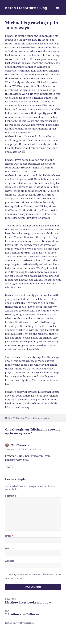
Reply (10, 467)
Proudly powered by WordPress (19, 623)
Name (9, 536)
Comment (10, 496)
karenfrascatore (42, 418)
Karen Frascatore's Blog (26, 7)
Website (9, 561)
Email (9, 548)
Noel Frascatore (21, 445)
